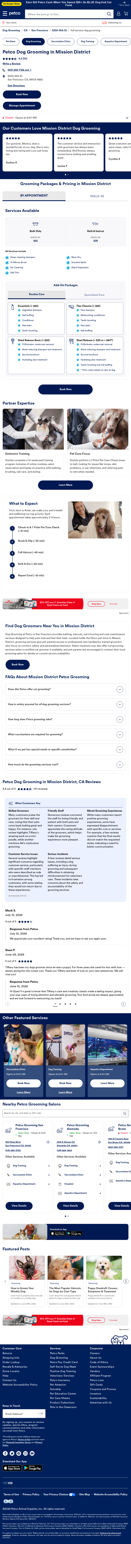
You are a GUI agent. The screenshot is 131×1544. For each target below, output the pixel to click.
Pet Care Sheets (60, 1398)
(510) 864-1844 (64, 1150)
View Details (19, 1206)
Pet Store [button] (10, 41)
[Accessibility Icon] (8, 1501)
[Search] (109, 13)
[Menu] (5, 13)
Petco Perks (57, 1353)
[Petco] (14, 13)
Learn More (65, 485)
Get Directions (16, 86)
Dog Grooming (59, 1358)
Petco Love (97, 1380)
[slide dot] (65, 174)
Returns (7, 1353)
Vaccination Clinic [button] (60, 41)
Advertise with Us (101, 1403)
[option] (28, 152)
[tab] (34, 196)
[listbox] (67, 152)
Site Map (84, 1494)
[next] (123, 1004)
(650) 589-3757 (115, 1147)
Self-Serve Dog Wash (63, 1367)
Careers (95, 1353)
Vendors (95, 1371)
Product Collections (62, 1403)
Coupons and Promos (103, 1389)
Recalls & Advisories (15, 1367)
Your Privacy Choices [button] (55, 1494)
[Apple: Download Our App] (12, 1468)
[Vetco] (8, 1483)
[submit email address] (41, 1413)
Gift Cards (96, 1385)
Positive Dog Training (63, 1371)
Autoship (55, 1389)
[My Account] (119, 13)
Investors (95, 1394)
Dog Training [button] (87, 41)
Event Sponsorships (102, 1367)
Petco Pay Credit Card (64, 1362)
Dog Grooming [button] (33, 41)
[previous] (7, 1004)
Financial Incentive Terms (18, 1443)
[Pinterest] (18, 1453)
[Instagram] (25, 1453)
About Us (95, 1358)
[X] (12, 1453)
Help (5, 1376)
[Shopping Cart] (126, 13)
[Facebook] (5, 1453)
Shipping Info (11, 1358)
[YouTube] (32, 1453)
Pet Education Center (63, 1394)
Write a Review (11, 64)
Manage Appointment (22, 105)
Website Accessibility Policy (20, 1385)
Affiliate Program (100, 1376)
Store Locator (11, 1371)
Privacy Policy (31, 1494)
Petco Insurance (60, 1380)
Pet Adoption (58, 1385)
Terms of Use (24, 1440)
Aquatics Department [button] (116, 41)
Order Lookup (11, 1362)
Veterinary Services (62, 1376)
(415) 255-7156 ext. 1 (19, 70)
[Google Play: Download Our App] (32, 1468)
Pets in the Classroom (63, 1407)
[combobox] (65, 1113)
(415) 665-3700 (13, 1150)
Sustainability (98, 1398)
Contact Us (9, 1380)
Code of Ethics (99, 1362)
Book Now (22, 94)
